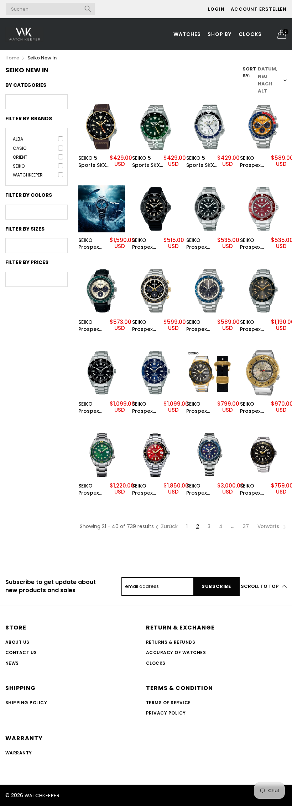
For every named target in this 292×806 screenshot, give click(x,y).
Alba (18, 139)
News (12, 663)
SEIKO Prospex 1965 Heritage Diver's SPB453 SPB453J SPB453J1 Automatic (92, 408)
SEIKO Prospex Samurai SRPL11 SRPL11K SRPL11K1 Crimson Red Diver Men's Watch (252, 244)
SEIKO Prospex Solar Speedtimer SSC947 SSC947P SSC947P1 (255, 162)
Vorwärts (269, 526)
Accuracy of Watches (176, 652)
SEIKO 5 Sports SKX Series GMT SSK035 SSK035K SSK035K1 (146, 162)
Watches (187, 34)
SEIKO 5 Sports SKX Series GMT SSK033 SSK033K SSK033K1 (200, 162)
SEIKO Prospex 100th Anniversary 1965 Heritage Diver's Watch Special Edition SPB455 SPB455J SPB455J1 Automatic (255, 326)
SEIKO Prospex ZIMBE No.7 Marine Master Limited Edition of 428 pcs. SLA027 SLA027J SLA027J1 (199, 489)
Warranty (18, 753)
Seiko (19, 166)
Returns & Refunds (170, 642)
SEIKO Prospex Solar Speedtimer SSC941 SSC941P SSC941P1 (147, 326)
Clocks (250, 34)
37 (246, 526)
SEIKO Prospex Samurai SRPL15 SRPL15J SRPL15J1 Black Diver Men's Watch (146, 244)
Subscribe (216, 586)
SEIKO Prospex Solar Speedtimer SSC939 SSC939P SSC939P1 (201, 326)
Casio (19, 148)
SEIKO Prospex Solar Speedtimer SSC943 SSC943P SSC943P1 (93, 326)
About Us (17, 642)
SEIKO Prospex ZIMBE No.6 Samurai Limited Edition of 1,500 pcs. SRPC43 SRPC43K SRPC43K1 (253, 489)
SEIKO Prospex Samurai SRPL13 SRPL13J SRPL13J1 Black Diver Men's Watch (200, 244)
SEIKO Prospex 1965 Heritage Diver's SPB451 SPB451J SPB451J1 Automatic (146, 408)
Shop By (219, 34)
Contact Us (21, 652)
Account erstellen (259, 9)
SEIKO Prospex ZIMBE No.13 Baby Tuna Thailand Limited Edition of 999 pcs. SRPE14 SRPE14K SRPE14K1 (254, 408)
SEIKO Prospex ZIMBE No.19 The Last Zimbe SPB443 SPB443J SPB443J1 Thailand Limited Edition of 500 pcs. (92, 244)
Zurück (169, 526)
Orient (20, 157)
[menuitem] (187, 34)
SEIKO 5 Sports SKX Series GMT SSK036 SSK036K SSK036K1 (92, 162)
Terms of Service (168, 703)
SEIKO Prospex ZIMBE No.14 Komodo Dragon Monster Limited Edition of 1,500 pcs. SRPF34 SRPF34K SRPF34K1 (200, 408)
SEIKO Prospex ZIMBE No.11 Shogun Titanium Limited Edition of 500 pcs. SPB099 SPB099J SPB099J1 (146, 489)
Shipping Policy (26, 703)
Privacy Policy (166, 713)
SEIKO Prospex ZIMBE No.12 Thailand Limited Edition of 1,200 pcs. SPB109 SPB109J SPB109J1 (92, 489)
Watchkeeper (28, 175)
